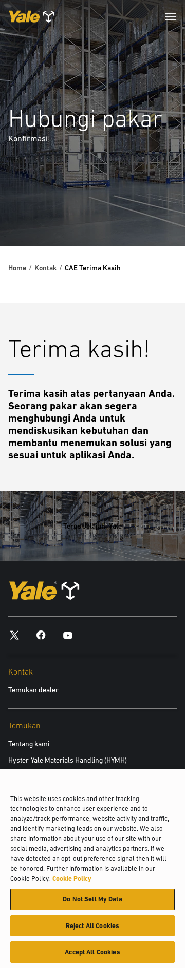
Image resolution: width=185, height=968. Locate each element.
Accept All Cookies (92, 952)
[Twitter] (14, 635)
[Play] (153, 214)
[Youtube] (68, 635)
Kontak (45, 268)
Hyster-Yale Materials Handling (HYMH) (67, 760)
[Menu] (170, 16)
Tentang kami (28, 744)
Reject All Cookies (92, 926)
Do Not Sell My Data (92, 899)
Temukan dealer (33, 690)
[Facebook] (41, 635)
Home (17, 268)
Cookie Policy (71, 878)
